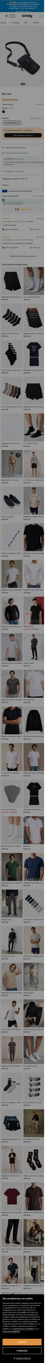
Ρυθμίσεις (21, 1350)
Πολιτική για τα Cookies (23, 1328)
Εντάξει (22, 1342)
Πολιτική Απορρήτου (11, 1331)
